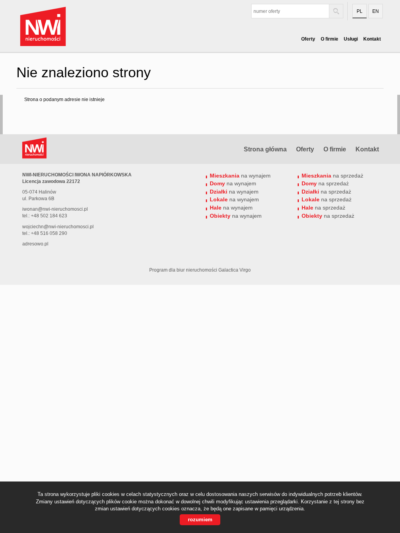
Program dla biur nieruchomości (183, 270)
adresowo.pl (35, 244)
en (375, 11)
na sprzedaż (332, 175)
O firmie (329, 39)
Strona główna (265, 149)
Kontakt (372, 39)
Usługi (351, 39)
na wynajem (240, 175)
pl (359, 11)
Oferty (308, 39)
